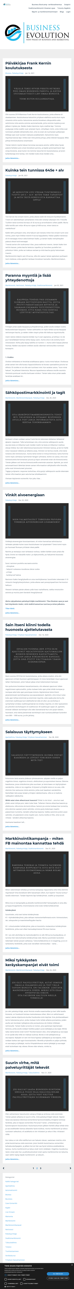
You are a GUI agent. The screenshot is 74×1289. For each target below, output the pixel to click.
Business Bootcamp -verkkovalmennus (47, 4)
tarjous (8, 1247)
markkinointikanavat (24, 398)
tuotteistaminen (12, 1251)
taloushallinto (34, 1073)
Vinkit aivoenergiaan (25, 495)
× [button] (72, 1265)
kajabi (7, 1208)
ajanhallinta (10, 737)
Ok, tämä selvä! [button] (58, 1274)
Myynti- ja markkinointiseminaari (45, 12)
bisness (8, 73)
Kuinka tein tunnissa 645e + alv (34, 170)
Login (68, 12)
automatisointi (11, 1190)
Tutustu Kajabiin (63, 8)
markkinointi (10, 285)
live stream (10, 1212)
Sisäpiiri (67, 4)
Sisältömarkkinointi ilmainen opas (42, 8)
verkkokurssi (10, 1256)
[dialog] (37, 1276)
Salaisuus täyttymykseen (28, 732)
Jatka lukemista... (12, 158)
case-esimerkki (11, 1203)
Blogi (62, 12)
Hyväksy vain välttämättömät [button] (58, 1278)
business (8, 1199)
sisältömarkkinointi (44, 285)
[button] (25, 1287)
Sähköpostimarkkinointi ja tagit (35, 392)
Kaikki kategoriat (12, 1181)
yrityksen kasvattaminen (27, 635)
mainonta (9, 1216)
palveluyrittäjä (17, 73)
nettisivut (20, 285)
